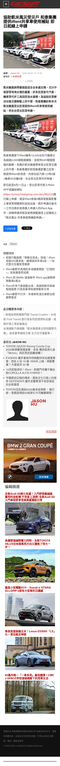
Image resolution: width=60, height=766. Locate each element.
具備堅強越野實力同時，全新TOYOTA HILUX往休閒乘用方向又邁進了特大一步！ (27, 543)
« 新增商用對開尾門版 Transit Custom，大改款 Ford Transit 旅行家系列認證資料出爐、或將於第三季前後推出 (29, 319)
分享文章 (10, 228)
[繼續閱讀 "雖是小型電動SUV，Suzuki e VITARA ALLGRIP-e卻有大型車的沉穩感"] (30, 610)
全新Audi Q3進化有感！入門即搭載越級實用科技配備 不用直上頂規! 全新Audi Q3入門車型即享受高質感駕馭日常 (30, 497)
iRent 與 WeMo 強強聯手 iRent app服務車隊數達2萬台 (30, 279)
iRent (13, 244)
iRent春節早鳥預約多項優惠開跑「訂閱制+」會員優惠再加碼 (30, 271)
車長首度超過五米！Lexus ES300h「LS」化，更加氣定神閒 (30, 633)
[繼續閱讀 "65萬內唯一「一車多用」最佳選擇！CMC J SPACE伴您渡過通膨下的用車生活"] (30, 698)
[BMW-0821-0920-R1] (30, 460)
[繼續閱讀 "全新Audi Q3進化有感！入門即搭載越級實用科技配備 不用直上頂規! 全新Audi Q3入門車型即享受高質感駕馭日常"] (30, 519)
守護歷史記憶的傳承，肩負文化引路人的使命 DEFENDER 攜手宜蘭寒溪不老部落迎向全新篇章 (31, 381)
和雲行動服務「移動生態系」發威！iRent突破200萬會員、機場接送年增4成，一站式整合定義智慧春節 (30, 261)
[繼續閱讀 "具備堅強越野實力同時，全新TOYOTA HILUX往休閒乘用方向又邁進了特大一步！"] (30, 566)
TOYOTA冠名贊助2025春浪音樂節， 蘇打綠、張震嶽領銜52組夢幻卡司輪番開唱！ (30, 391)
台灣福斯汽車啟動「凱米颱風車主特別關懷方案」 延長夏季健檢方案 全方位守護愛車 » (30, 331)
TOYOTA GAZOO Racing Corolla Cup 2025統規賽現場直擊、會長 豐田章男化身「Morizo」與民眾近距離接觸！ (30, 350)
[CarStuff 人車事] (25, 1)
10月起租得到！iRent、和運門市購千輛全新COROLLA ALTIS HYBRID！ (30, 371)
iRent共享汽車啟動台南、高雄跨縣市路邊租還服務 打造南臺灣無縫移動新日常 (30, 287)
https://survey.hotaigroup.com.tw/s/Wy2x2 (28, 194)
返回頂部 (51, 431)
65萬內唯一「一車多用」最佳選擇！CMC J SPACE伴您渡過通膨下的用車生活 (29, 676)
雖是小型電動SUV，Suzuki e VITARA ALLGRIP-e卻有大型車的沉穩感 (28, 589)
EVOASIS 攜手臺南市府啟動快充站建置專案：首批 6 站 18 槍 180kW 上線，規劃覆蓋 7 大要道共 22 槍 (30, 361)
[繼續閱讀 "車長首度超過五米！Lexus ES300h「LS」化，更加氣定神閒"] (30, 654)
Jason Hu (15, 73)
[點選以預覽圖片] (28, 50)
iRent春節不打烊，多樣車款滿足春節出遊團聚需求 (30, 295)
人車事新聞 (15, 76)
